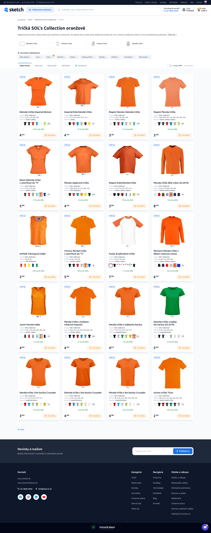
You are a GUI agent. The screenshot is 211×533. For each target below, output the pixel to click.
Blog (192, 2)
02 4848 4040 (26, 489)
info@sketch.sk (45, 489)
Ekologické (82, 66)
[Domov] (13, 10)
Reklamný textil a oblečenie (45, 20)
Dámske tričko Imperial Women (35, 112)
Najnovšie (38, 66)
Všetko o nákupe (151, 2)
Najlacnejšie (52, 66)
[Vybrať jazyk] (205, 2)
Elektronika (136, 483)
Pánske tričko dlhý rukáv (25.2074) (171, 183)
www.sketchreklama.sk (27, 483)
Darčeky (134, 488)
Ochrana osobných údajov (182, 509)
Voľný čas (135, 509)
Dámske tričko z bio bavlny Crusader (83, 392)
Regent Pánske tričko (164, 112)
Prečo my (139, 2)
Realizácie (183, 2)
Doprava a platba (178, 493)
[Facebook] (20, 497)
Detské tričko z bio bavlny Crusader (38, 392)
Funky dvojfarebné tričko (122, 253)
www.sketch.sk (24, 478)
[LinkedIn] (36, 497)
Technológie (173, 2)
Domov (22, 20)
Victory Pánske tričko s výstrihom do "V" (75, 252)
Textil (30, 20)
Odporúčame (25, 66)
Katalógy (163, 2)
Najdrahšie (66, 66)
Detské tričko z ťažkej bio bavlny (125, 324)
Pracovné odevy (138, 498)
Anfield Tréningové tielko (33, 253)
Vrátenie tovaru (178, 503)
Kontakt (199, 2)
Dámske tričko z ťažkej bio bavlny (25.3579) (165, 323)
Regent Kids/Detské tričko (122, 183)
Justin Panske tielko (30, 324)
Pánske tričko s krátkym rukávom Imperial (76, 323)
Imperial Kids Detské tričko (78, 112)
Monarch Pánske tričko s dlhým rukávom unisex (166, 252)
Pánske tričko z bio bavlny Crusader (127, 392)
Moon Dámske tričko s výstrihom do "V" (30, 181)
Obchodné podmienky (180, 488)
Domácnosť (136, 503)
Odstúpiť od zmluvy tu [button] (180, 514)
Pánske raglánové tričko (76, 183)
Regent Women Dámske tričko (124, 112)
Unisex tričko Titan (163, 392)
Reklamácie (176, 498)
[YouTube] (44, 497)
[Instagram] (28, 497)
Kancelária (135, 493)
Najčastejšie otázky (179, 483)
